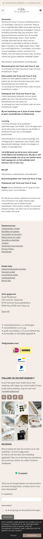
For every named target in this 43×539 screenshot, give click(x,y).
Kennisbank (6, 252)
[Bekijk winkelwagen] (40, 10)
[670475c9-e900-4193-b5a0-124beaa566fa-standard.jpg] (35, 421)
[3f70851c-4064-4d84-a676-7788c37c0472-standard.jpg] (8, 434)
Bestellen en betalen (10, 231)
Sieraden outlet (8, 272)
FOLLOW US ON (10, 378)
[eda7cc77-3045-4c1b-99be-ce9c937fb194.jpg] (8, 421)
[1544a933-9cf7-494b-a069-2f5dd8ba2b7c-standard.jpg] (21, 421)
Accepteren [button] (32, 535)
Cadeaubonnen (8, 278)
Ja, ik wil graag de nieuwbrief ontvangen (22, 510)
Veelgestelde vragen (11, 228)
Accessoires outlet (10, 275)
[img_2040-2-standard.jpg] (21, 408)
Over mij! (5, 311)
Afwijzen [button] (13, 535)
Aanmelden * (7, 505)
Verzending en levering (12, 234)
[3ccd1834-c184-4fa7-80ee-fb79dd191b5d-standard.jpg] (8, 408)
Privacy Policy (8, 249)
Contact (5, 243)
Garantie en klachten (10, 240)
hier (22, 452)
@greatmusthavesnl (10, 391)
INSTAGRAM (26, 378)
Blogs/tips (6, 281)
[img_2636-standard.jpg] (35, 408)
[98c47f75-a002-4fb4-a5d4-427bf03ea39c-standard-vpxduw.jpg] (21, 434)
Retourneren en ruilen (11, 237)
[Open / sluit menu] (2, 10)
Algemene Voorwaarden (12, 246)
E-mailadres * (7, 494)
